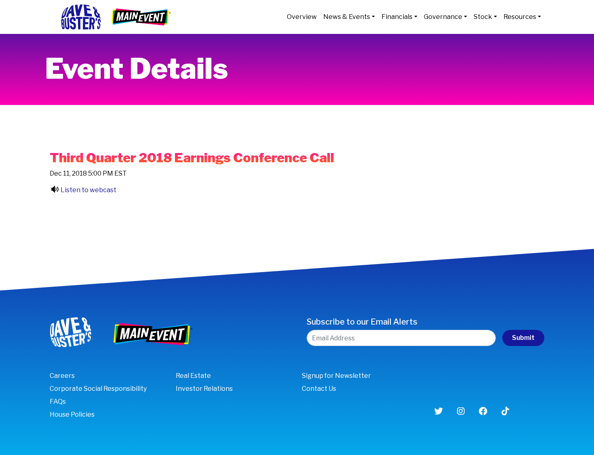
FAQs (58, 401)
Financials (397, 17)
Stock (483, 17)
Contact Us (319, 388)
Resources (519, 17)
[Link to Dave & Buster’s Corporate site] (81, 16)
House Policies (72, 414)
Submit (523, 338)
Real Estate (193, 376)
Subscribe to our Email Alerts (362, 322)
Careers (62, 376)
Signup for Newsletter (336, 376)
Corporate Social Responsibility (98, 388)
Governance (443, 17)
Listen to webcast (88, 190)
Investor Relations (204, 388)
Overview (302, 17)
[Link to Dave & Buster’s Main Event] (142, 16)
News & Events (346, 17)
